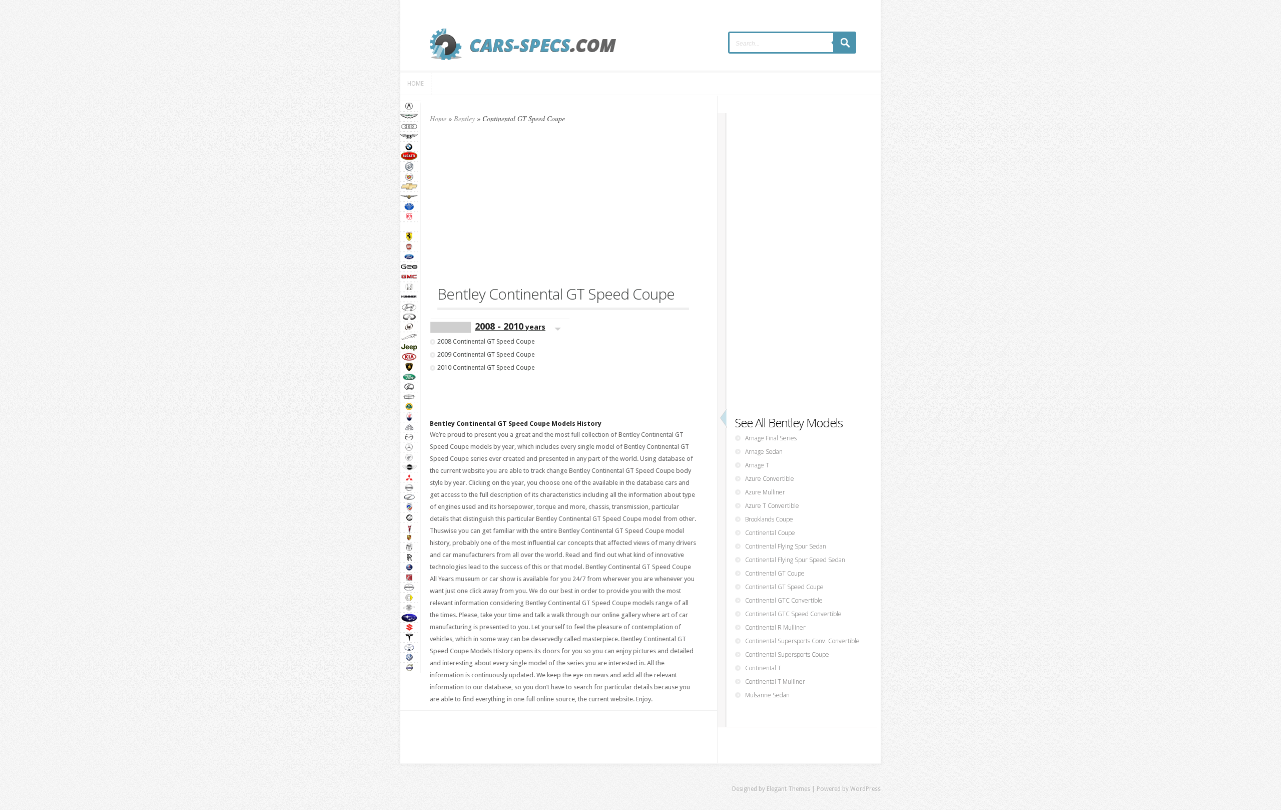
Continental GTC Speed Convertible (793, 614)
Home (438, 118)
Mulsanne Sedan (767, 695)
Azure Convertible (769, 478)
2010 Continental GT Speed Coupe (486, 367)
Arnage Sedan (764, 451)
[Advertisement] (563, 209)
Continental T (763, 668)
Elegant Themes (788, 788)
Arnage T (757, 465)
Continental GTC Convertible (784, 600)
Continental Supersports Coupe (787, 654)
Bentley (464, 118)
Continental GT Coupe (775, 573)
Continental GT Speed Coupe (784, 587)
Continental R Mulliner (775, 627)
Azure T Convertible (772, 505)
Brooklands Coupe (769, 519)
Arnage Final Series (771, 438)
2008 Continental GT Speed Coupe (486, 341)
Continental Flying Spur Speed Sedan (795, 560)
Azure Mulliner (765, 492)
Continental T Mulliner (775, 681)
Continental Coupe (770, 532)
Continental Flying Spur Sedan (785, 546)
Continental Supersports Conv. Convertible (802, 641)
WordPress (865, 788)
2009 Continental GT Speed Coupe (486, 354)
